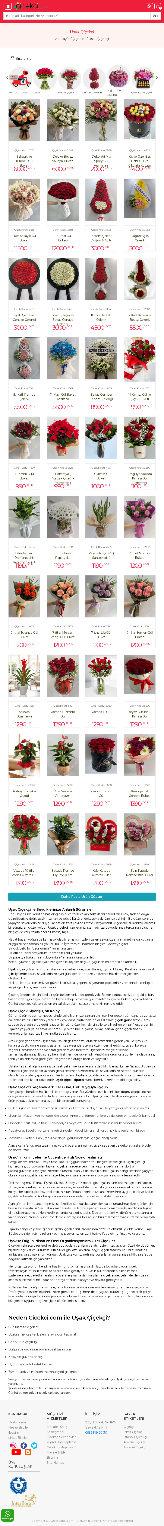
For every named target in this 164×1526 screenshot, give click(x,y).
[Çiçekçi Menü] (8, 6)
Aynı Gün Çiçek (18, 92)
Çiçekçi (129, 1427)
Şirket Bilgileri (18, 1438)
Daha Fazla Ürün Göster (82, 897)
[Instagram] (13, 1445)
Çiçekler (79, 39)
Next (156, 77)
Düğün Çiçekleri (92, 92)
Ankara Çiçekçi (134, 1442)
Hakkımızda (17, 1422)
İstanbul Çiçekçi (135, 1437)
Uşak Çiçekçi (98, 39)
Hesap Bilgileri (18, 1427)
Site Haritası (55, 1463)
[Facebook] (23, 1445)
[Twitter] (34, 1445)
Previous (7, 77)
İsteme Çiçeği (65, 92)
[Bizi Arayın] (149, 6)
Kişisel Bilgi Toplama (61, 1442)
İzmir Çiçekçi (133, 1432)
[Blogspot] (28, 1451)
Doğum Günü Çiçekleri (115, 92)
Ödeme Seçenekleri (61, 1437)
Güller (36, 92)
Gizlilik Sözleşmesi (60, 1447)
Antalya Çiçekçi (135, 1447)
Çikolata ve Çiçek (141, 92)
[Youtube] (16, 1451)
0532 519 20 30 (96, 1433)
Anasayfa (62, 39)
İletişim (13, 1433)
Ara (155, 15)
